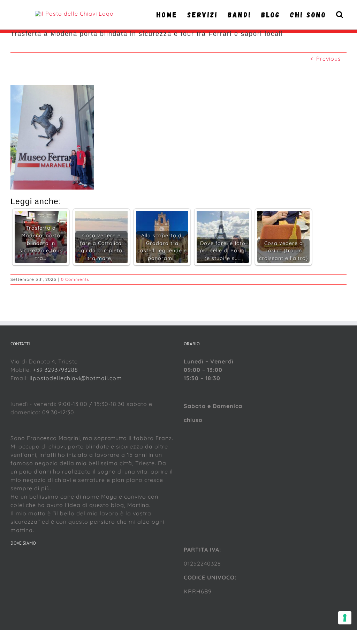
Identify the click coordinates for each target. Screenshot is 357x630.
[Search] (340, 14)
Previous (328, 58)
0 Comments (75, 279)
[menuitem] (168, 14)
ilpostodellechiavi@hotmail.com (76, 378)
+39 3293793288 (55, 369)
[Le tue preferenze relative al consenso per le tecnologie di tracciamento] (344, 617)
